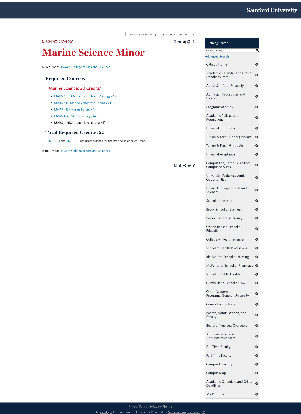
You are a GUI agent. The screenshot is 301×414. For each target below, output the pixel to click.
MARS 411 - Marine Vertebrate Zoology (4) (83, 103)
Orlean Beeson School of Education (224, 229)
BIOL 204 (72, 141)
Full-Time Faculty (218, 347)
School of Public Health (223, 274)
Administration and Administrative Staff (220, 336)
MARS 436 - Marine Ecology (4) (76, 116)
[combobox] (160, 34)
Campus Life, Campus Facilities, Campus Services (228, 165)
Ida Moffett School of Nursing (227, 257)
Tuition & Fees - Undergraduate (229, 137)
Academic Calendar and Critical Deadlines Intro (229, 75)
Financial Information (221, 128)
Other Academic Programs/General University (227, 293)
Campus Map (216, 373)
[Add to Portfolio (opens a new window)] (180, 42)
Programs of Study (219, 107)
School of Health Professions (226, 248)
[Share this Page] (184, 42)
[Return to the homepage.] (272, 14)
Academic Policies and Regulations (222, 117)
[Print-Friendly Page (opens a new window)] (189, 42)
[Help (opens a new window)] (193, 42)
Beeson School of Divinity (224, 218)
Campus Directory (219, 364)
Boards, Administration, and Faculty (226, 315)
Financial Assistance (220, 154)
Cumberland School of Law (225, 283)
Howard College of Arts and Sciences (85, 67)
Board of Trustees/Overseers (226, 325)
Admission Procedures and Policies (225, 96)
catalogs (106, 412)
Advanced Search (217, 56)
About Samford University (225, 85)
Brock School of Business (224, 209)
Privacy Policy (138, 406)
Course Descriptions (220, 304)
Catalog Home (216, 64)
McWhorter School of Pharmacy (229, 265)
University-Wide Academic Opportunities (225, 177)
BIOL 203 (53, 141)
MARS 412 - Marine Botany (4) (75, 109)
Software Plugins (160, 406)
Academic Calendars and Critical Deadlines (230, 383)
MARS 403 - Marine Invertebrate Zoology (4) (85, 96)
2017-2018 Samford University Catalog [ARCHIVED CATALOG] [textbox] (157, 34)
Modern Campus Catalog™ (186, 412)
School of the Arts (219, 201)
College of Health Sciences (225, 239)
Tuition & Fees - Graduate (224, 145)
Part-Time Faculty (218, 355)
